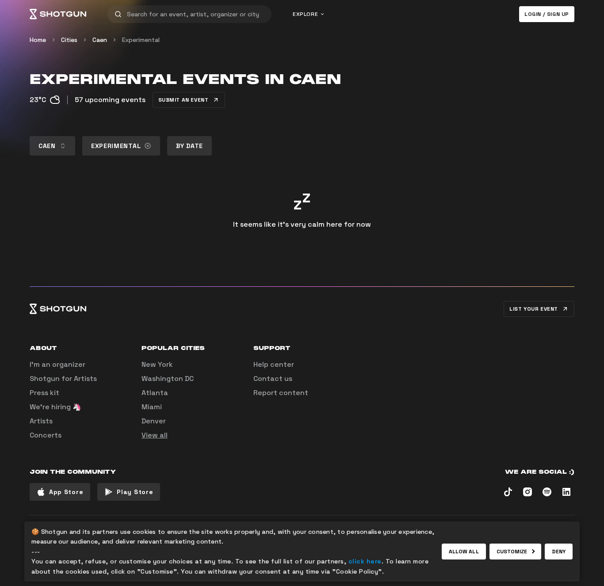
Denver (153, 421)
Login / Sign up (546, 14)
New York (157, 364)
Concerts (45, 435)
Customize (512, 551)
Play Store (135, 492)
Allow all (464, 551)
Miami (151, 406)
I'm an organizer (57, 364)
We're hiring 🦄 (55, 406)
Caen (99, 40)
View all (154, 435)
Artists (41, 421)
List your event (533, 308)
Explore (305, 14)
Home (38, 40)
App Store (66, 492)
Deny (559, 551)
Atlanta (154, 392)
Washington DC (167, 378)
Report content (280, 392)
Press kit (44, 392)
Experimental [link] (141, 40)
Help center (273, 364)
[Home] (58, 14)
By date (189, 146)
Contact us (272, 378)
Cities (69, 40)
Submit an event (183, 99)
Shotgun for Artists (63, 378)
